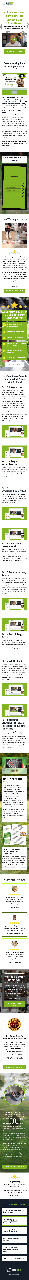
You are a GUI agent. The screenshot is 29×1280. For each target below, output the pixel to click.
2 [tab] (5, 1197)
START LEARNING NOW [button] (14, 1004)
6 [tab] (16, 1197)
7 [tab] (18, 1197)
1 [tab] (3, 1197)
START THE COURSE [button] (14, 51)
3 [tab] (8, 1197)
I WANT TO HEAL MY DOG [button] (14, 1166)
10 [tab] (26, 1197)
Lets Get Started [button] (14, 364)
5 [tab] (13, 1197)
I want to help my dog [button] (14, 291)
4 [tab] (10, 1197)
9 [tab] (23, 1197)
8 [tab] (21, 1197)
